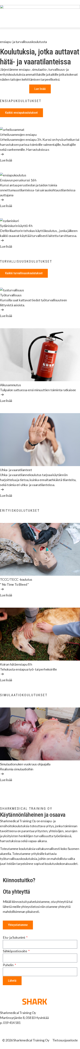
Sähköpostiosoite (15, 951)
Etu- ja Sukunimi (14, 937)
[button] (40, 28)
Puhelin (8, 965)
